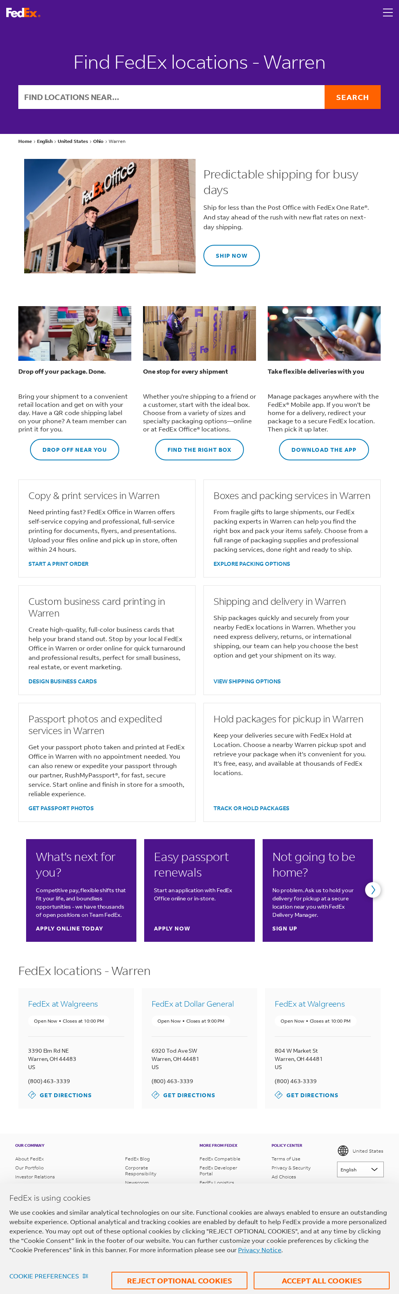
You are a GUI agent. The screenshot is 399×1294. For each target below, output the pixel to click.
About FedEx (29, 1159)
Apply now (172, 928)
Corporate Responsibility (140, 1170)
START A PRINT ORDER (58, 563)
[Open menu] (388, 12)
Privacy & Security (291, 1168)
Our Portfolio (29, 1168)
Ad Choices (284, 1177)
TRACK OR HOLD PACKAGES (252, 808)
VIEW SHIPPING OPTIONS (247, 681)
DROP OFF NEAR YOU (68, 446)
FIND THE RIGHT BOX (193, 446)
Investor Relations (35, 1177)
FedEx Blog (137, 1159)
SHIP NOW (225, 252)
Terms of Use (286, 1159)
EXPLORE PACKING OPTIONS (252, 563)
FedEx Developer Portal (218, 1170)
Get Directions (60, 1094)
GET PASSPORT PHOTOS (61, 808)
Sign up (284, 928)
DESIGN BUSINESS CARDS (62, 681)
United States (368, 1151)
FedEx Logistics (217, 1182)
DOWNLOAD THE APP (318, 446)
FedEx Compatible (220, 1159)
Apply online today (69, 928)
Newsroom (137, 1182)
